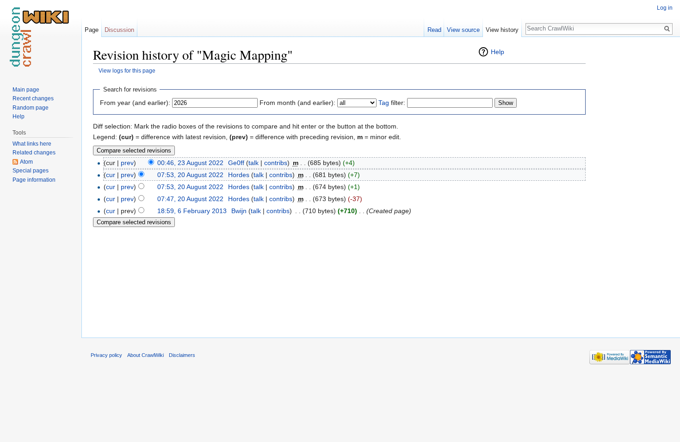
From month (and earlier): (297, 102)
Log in (665, 8)
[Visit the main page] (41, 37)
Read (434, 29)
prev (127, 162)
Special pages (30, 170)
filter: (391, 102)
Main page (25, 89)
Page (92, 29)
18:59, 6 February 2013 (192, 211)
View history (502, 29)
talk (253, 162)
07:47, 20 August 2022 (190, 199)
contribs (275, 162)
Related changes (34, 152)
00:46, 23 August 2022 (190, 162)
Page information (34, 180)
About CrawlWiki (145, 355)
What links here (31, 144)
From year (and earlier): (135, 102)
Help (497, 51)
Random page (30, 107)
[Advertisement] (632, 185)
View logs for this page (127, 71)
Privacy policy (106, 355)
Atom (26, 162)
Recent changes (33, 98)
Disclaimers (182, 355)
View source (463, 29)
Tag (383, 102)
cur (110, 174)
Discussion (119, 29)
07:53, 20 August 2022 (190, 174)
